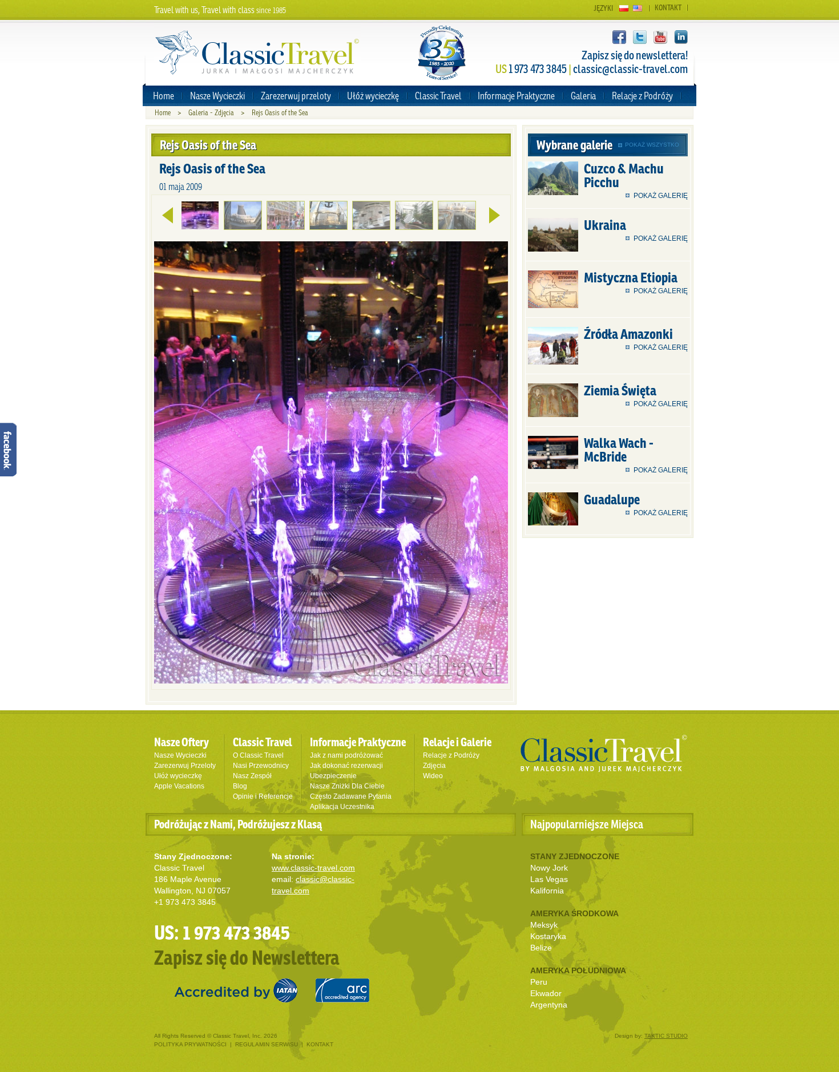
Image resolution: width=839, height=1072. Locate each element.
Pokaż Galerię (661, 195)
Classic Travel (438, 95)
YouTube (660, 37)
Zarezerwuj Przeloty (185, 766)
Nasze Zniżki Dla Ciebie (347, 786)
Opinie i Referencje (263, 796)
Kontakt (668, 8)
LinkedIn (681, 37)
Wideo (433, 776)
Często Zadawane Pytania (351, 796)
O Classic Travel (258, 755)
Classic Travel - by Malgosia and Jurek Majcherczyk (257, 53)
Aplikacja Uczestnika (342, 807)
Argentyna (548, 1004)
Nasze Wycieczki (217, 95)
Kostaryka (548, 936)
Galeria (583, 95)
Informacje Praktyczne (516, 95)
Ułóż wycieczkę (373, 95)
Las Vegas (549, 879)
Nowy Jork (549, 867)
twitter (640, 37)
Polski (623, 8)
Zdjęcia (434, 766)
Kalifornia (547, 890)
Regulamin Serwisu (266, 1044)
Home (163, 95)
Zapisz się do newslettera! (635, 55)
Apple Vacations (179, 786)
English (637, 8)
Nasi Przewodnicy (261, 766)
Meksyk (544, 924)
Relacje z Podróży (642, 95)
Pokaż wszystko (652, 144)
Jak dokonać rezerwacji (346, 766)
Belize (541, 947)
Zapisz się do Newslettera (247, 957)
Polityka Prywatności (191, 1044)
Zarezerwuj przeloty (296, 95)
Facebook (619, 37)
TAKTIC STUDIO (666, 1036)
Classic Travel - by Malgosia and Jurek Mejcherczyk (604, 753)
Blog (240, 786)
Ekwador (546, 993)
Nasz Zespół (252, 776)
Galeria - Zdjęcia (211, 113)
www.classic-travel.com (313, 867)
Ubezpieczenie (333, 776)
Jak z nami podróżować (346, 755)
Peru (538, 981)
